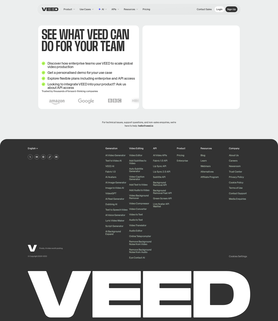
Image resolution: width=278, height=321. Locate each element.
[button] (115, 9)
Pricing (146, 9)
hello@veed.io (145, 125)
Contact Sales (204, 9)
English (32, 148)
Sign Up (231, 9)
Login (219, 9)
